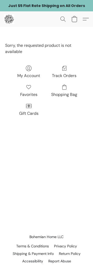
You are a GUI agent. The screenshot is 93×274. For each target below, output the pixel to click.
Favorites (28, 94)
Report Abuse (59, 261)
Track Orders (64, 75)
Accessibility (32, 261)
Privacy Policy (65, 246)
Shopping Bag (64, 94)
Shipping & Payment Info (33, 253)
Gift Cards (28, 113)
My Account (28, 75)
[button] (9, 19)
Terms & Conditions (32, 246)
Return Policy (70, 253)
